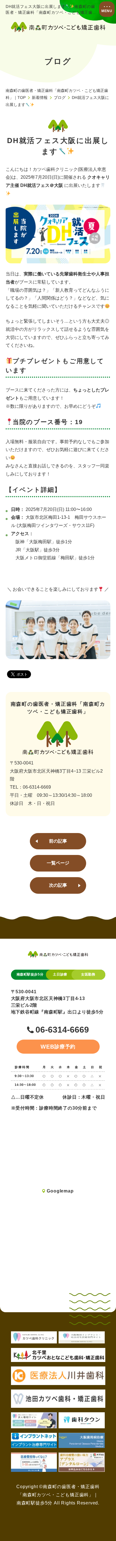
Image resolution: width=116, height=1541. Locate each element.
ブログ (60, 97)
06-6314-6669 (62, 1030)
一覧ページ (58, 863)
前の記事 (58, 841)
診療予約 (58, 1047)
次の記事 (58, 885)
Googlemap (60, 1191)
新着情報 (40, 97)
